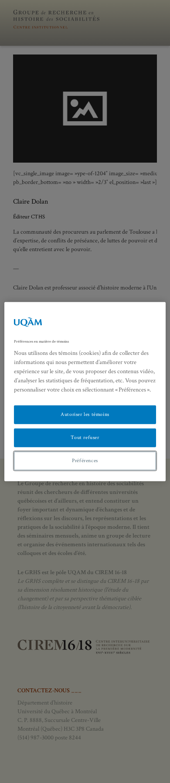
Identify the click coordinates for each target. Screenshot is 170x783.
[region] (85, 391)
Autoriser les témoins (85, 414)
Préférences (85, 460)
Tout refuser (85, 437)
